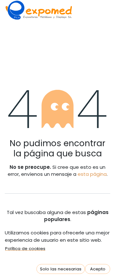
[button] (60, 269)
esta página (92, 174)
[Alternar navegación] (12, 49)
